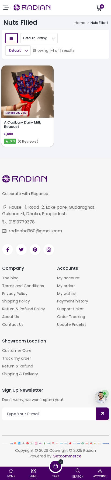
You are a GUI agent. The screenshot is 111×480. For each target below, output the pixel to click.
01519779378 (22, 222)
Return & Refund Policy (23, 309)
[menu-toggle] (6, 8)
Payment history (72, 301)
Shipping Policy (16, 301)
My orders (66, 285)
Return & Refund (17, 366)
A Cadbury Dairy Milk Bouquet (22, 124)
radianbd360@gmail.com (35, 231)
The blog (10, 278)
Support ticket (70, 309)
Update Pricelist (71, 324)
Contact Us (12, 324)
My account (68, 278)
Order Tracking (71, 316)
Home (80, 22)
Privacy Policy (14, 293)
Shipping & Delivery (20, 374)
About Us (10, 316)
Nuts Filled (99, 22)
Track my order (16, 358)
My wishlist (67, 293)
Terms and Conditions (23, 285)
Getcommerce (67, 456)
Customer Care (17, 350)
